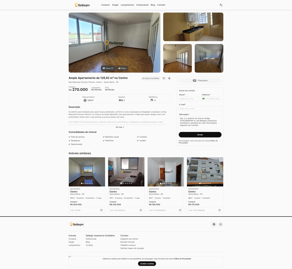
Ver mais (119, 127)
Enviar (200, 135)
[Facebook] (214, 224)
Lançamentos (127, 5)
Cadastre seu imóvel (129, 239)
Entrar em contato (187, 90)
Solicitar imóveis (127, 242)
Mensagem (184, 114)
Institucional (142, 5)
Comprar (105, 5)
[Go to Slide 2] (83, 183)
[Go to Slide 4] (88, 183)
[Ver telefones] (221, 5)
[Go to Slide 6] (92, 183)
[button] (87, 171)
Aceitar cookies (147, 263)
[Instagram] (220, 224)
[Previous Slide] (71, 171)
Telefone (206, 95)
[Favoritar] (164, 78)
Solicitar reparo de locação (132, 248)
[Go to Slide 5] (90, 183)
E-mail (182, 104)
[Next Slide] (102, 171)
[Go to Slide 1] (81, 183)
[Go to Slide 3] (85, 183)
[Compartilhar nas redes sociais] (169, 78)
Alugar (115, 5)
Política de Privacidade (182, 259)
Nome (182, 95)
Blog (153, 5)
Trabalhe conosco (128, 245)
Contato (161, 5)
